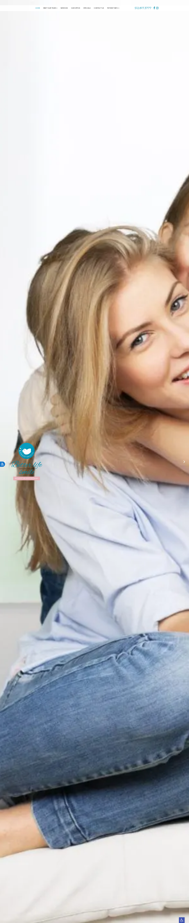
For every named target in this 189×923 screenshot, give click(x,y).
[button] (182, 920)
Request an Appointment (26, 478)
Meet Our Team (49, 8)
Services (64, 8)
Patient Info (112, 8)
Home (37, 8)
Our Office (75, 8)
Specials (87, 8)
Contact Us (99, 8)
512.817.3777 (143, 8)
